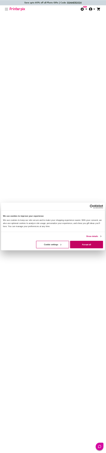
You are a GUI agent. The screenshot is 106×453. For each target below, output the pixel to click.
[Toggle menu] (6, 9)
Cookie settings (51, 244)
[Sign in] (92, 9)
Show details (92, 236)
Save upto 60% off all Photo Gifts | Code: (53, 2)
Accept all (86, 244)
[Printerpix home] (17, 9)
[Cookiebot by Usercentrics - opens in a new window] (91, 207)
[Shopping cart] (98, 9)
